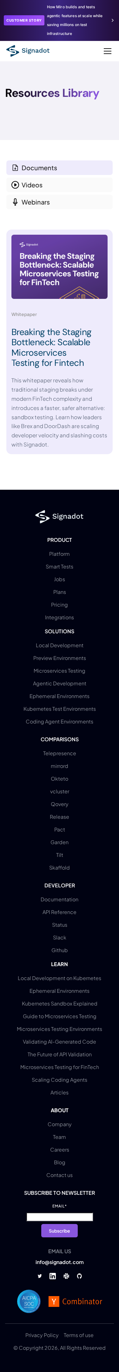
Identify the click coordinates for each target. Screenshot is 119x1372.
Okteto (59, 778)
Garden (59, 842)
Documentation (59, 899)
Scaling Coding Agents (59, 1079)
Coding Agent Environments (59, 721)
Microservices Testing (59, 670)
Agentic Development (59, 683)
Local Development (59, 645)
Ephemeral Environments (59, 696)
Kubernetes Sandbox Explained (59, 1003)
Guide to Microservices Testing (59, 1016)
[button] (106, 51)
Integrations (59, 617)
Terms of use (79, 1335)
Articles (59, 1092)
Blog (59, 1162)
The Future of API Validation (60, 1054)
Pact (59, 829)
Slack (59, 937)
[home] (28, 51)
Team (59, 1136)
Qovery (60, 804)
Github (59, 950)
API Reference (59, 912)
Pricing (59, 604)
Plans (59, 591)
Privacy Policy (42, 1335)
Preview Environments (59, 658)
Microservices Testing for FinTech (59, 1067)
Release (59, 816)
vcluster (59, 791)
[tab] (59, 167)
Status (59, 924)
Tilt (59, 854)
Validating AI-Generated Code (59, 1041)
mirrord (59, 766)
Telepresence (59, 753)
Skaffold (59, 867)
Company (60, 1124)
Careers (59, 1149)
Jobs (59, 579)
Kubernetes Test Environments (59, 708)
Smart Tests (59, 566)
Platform (59, 553)
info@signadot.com (60, 1262)
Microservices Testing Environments (59, 1029)
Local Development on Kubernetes (59, 978)
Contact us (59, 1175)
